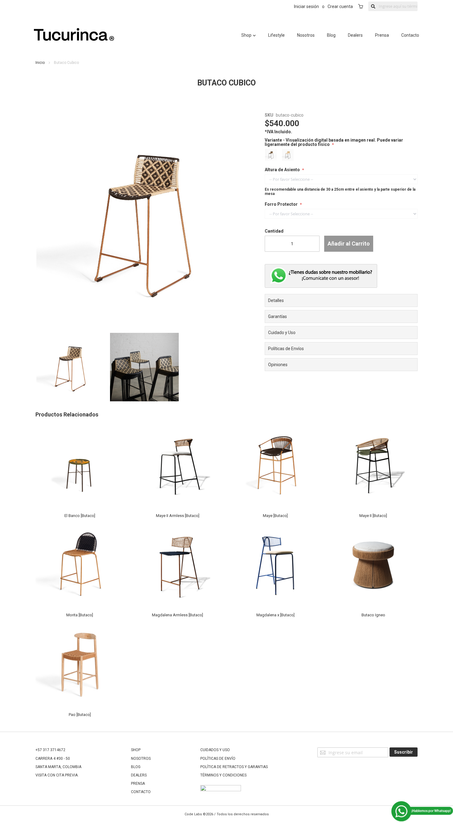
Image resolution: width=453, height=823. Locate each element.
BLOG (136, 767)
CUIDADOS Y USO (215, 750)
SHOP (136, 750)
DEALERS (139, 775)
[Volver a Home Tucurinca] (74, 39)
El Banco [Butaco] (79, 515)
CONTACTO (141, 792)
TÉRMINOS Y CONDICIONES (223, 775)
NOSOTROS (141, 758)
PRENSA (138, 783)
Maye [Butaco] (275, 515)
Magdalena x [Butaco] (275, 615)
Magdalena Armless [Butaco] (177, 615)
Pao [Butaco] (80, 714)
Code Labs (193, 814)
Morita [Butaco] (79, 615)
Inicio (40, 62)
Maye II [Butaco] (373, 515)
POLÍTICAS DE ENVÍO (217, 758)
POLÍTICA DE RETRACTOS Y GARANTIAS (234, 767)
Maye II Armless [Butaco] (177, 515)
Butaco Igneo (373, 615)
